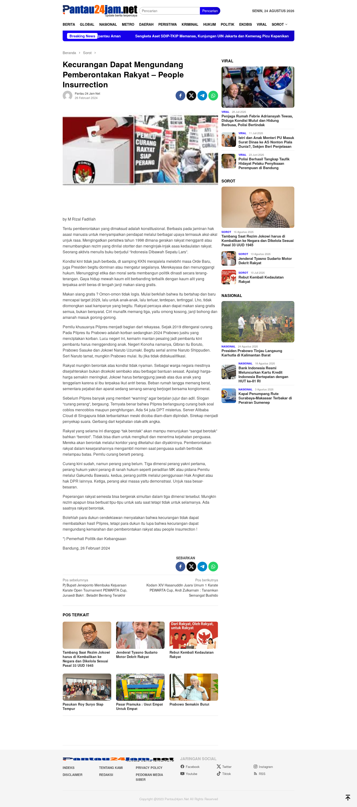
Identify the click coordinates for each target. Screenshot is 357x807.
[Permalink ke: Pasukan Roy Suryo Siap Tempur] (87, 687)
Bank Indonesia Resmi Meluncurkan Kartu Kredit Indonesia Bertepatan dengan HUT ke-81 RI (263, 374)
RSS (262, 773)
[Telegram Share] (202, 95)
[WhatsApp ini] (213, 95)
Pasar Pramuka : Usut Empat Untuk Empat (139, 706)
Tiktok (226, 773)
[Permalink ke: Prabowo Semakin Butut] (194, 687)
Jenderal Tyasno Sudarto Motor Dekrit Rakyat (137, 654)
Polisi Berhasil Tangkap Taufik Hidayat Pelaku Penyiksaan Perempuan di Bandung (263, 163)
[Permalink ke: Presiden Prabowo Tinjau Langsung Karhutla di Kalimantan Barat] (257, 321)
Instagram (266, 766)
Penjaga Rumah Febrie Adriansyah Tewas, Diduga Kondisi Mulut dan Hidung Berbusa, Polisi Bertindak (257, 120)
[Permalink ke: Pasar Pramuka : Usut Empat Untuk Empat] (140, 687)
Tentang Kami (111, 767)
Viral (225, 111)
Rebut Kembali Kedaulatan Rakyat (192, 654)
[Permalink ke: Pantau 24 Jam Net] (67, 95)
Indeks (69, 767)
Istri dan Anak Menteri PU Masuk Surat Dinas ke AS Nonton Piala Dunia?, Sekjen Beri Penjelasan (266, 141)
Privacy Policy (149, 767)
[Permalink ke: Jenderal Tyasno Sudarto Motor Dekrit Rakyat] (140, 635)
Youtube (191, 773)
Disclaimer (72, 774)
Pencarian (210, 10)
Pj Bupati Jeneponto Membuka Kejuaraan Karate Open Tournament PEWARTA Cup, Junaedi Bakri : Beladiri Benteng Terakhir (95, 587)
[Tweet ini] (191, 95)
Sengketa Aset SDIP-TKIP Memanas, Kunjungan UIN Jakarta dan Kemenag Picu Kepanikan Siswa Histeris (194, 36)
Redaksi (106, 774)
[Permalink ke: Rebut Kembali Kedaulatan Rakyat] (194, 635)
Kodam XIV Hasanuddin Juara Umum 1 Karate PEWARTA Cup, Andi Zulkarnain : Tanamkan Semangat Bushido (182, 587)
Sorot (226, 231)
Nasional (228, 346)
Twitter (226, 766)
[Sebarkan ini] (180, 95)
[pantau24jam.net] (101, 10)
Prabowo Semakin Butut (189, 704)
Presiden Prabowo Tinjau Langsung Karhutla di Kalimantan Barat (251, 352)
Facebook (193, 766)
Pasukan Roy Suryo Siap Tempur (83, 706)
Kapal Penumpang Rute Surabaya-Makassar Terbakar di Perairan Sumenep (265, 397)
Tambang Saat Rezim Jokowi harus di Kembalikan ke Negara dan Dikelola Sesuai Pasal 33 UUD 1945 (86, 659)
